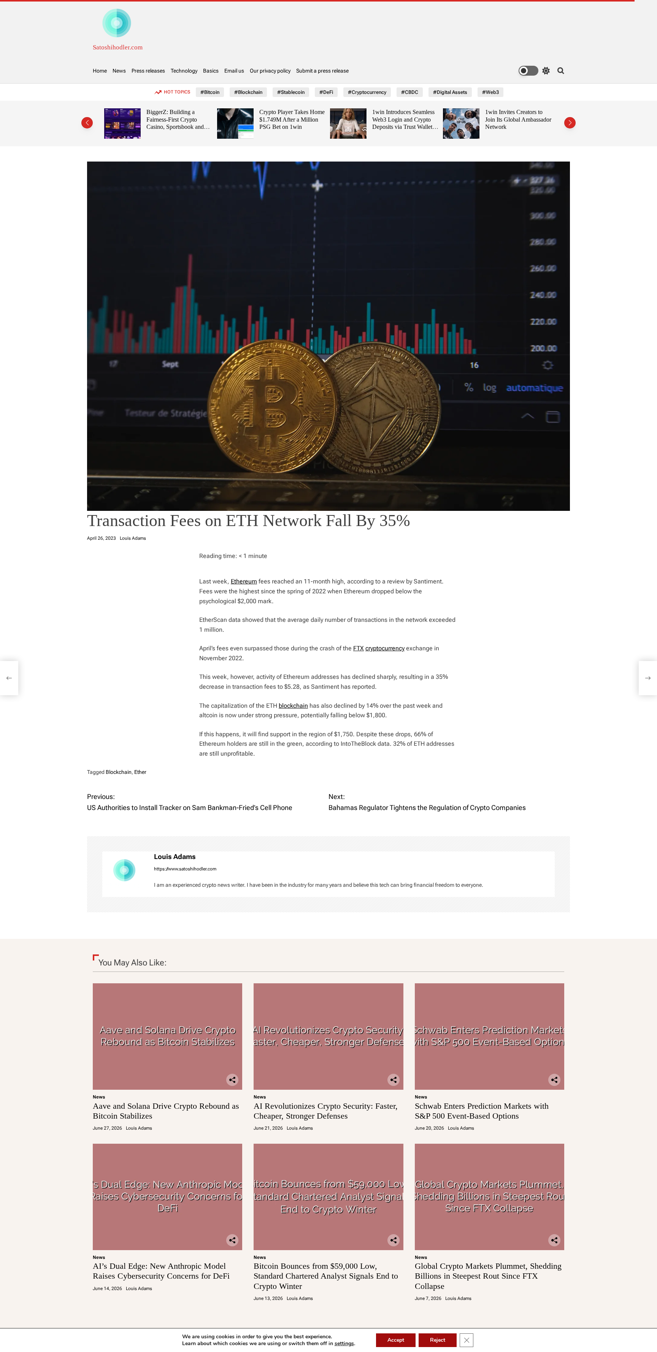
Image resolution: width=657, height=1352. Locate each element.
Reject (437, 1340)
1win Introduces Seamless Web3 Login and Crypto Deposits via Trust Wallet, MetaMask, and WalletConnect (366, 127)
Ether (140, 772)
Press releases (148, 71)
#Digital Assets (450, 92)
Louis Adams (133, 538)
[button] (87, 122)
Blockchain (119, 772)
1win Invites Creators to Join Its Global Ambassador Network (481, 119)
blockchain (293, 705)
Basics (211, 71)
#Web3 (490, 92)
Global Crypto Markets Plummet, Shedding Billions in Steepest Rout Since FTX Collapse (488, 1276)
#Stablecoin (291, 92)
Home (100, 71)
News (119, 71)
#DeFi (326, 92)
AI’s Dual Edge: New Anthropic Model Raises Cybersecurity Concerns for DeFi (161, 1271)
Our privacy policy (270, 71)
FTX (358, 648)
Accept (395, 1340)
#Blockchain (248, 92)
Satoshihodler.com (118, 47)
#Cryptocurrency (367, 92)
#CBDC (409, 92)
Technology (184, 71)
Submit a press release (322, 71)
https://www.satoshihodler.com (185, 869)
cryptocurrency (385, 648)
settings (344, 1343)
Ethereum (244, 581)
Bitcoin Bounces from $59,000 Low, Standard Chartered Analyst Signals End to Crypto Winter (326, 1276)
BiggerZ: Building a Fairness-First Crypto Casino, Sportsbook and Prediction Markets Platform (137, 127)
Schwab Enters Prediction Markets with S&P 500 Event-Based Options (482, 1111)
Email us (234, 71)
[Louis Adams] (124, 874)
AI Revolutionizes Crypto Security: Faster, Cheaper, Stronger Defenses (326, 1111)
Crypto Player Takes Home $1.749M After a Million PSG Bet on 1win (254, 119)
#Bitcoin (209, 92)
